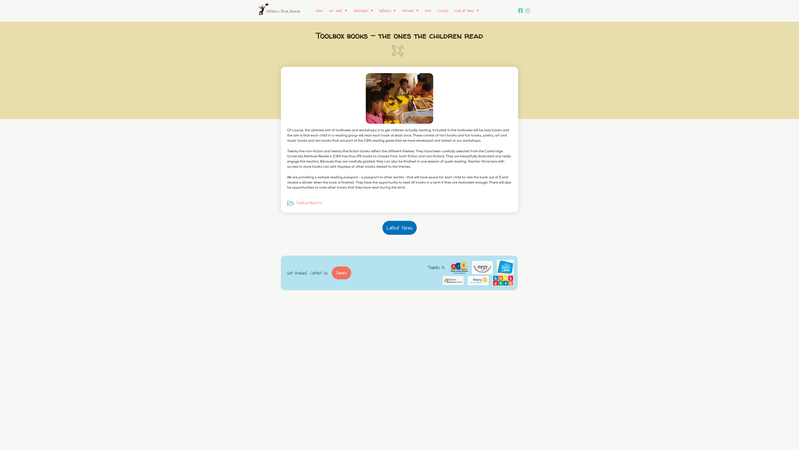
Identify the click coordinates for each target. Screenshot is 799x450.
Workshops (361, 10)
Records (443, 10)
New (428, 10)
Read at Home (464, 10)
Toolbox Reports (309, 203)
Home (319, 10)
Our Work (335, 10)
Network (408, 10)
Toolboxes (385, 10)
